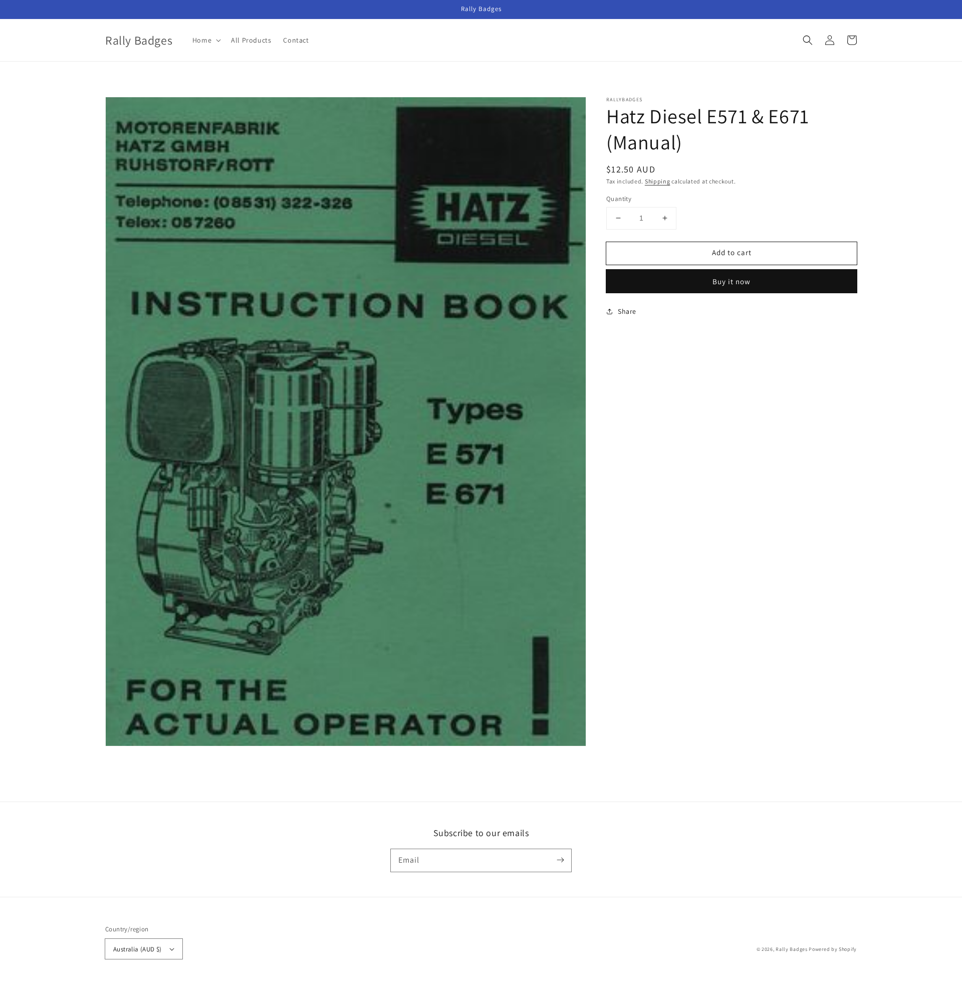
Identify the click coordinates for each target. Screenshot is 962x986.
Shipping (657, 181)
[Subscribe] (560, 860)
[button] (808, 40)
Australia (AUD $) (137, 949)
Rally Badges (791, 949)
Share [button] (627, 311)
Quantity (618, 198)
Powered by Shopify (833, 949)
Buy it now (731, 281)
